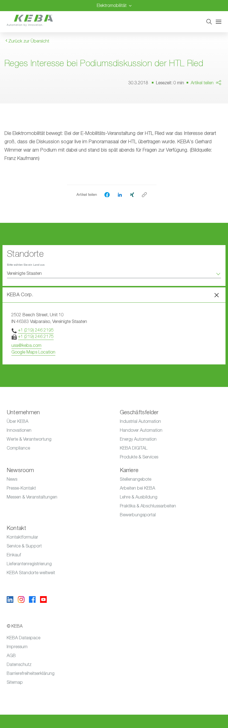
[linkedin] (120, 194)
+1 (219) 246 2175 (36, 336)
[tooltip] (144, 195)
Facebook (214, 99)
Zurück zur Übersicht (28, 41)
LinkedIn (212, 109)
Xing (209, 120)
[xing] (132, 194)
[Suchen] (209, 21)
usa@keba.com (26, 345)
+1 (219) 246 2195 (36, 330)
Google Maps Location (33, 352)
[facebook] (107, 194)
